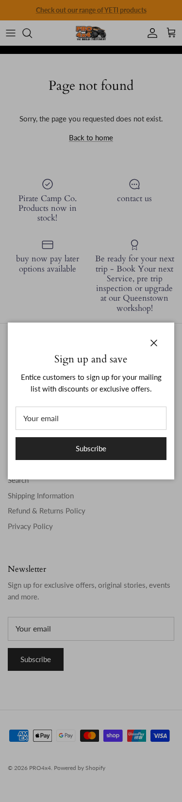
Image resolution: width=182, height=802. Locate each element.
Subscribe (91, 448)
